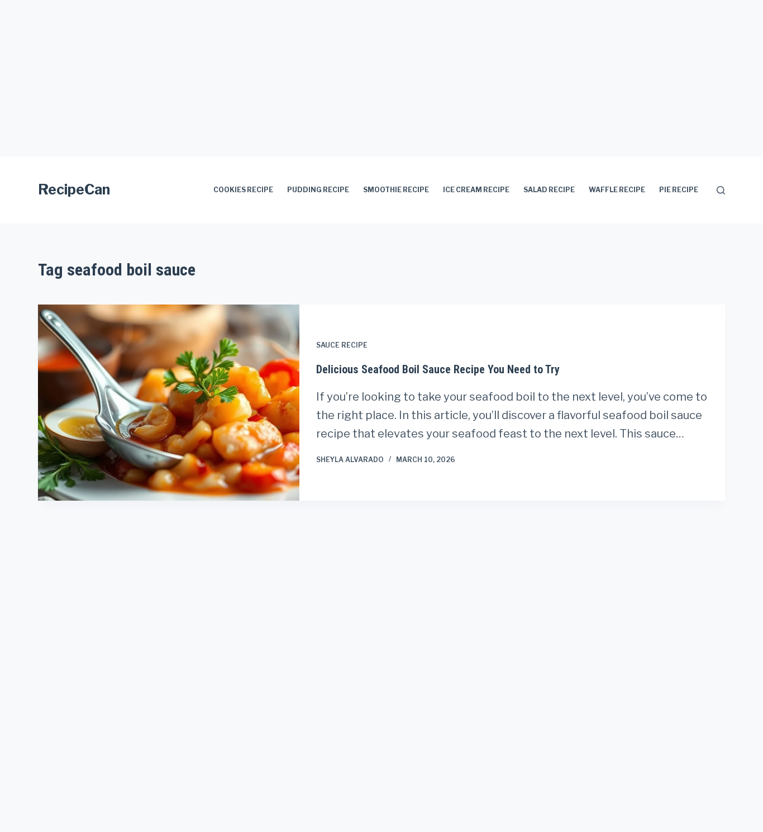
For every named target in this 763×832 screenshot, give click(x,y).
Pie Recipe (678, 190)
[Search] (721, 190)
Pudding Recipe (318, 190)
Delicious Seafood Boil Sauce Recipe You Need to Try (438, 369)
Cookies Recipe (243, 190)
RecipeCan (74, 189)
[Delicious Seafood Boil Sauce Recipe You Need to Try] (168, 403)
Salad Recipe (549, 190)
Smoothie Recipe (396, 190)
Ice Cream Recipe (476, 190)
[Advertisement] (335, 78)
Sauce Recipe (342, 345)
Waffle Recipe (617, 190)
